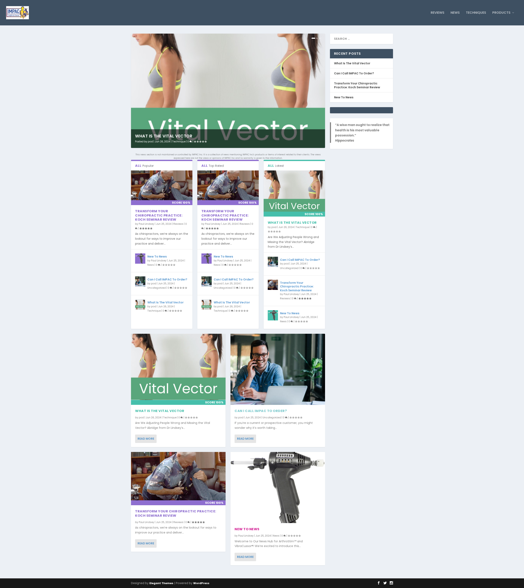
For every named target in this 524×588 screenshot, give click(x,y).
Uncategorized (156, 287)
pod (150, 141)
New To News (157, 256)
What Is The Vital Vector (163, 136)
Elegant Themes (161, 583)
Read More (146, 439)
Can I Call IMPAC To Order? (167, 279)
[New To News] (140, 258)
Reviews (437, 13)
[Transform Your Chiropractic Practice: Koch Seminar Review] (161, 187)
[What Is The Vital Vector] (140, 304)
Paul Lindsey (146, 224)
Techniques (476, 13)
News (455, 13)
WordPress (201, 583)
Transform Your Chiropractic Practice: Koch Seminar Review (158, 215)
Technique (178, 141)
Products (501, 13)
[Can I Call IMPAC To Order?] (140, 281)
